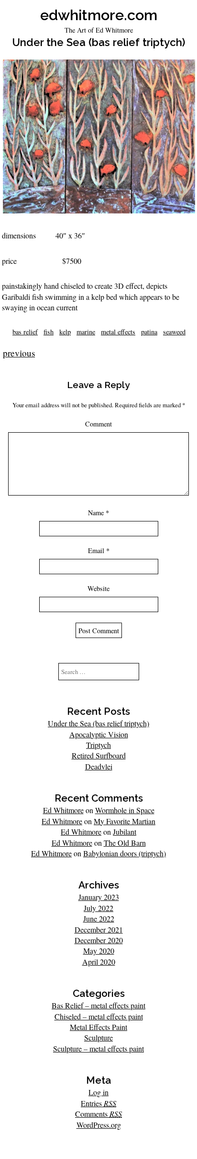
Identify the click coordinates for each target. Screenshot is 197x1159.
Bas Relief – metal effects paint (98, 1005)
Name (98, 512)
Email (98, 550)
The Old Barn (125, 843)
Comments (98, 1114)
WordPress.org (99, 1125)
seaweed (174, 331)
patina (149, 331)
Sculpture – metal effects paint (98, 1048)
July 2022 (98, 908)
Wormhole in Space (124, 810)
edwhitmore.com (98, 15)
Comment (98, 423)
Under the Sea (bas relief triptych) (98, 723)
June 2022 (98, 918)
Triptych (98, 745)
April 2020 (98, 962)
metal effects (118, 331)
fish (49, 331)
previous (19, 353)
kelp (65, 331)
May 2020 (98, 951)
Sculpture (98, 1037)
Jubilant (124, 832)
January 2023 (98, 897)
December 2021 (99, 929)
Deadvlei (98, 766)
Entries (98, 1103)
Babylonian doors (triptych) (124, 853)
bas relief (25, 331)
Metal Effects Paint (98, 1027)
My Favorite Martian (124, 821)
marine (86, 331)
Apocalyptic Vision (98, 734)
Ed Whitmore (63, 810)
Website (98, 588)
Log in (98, 1092)
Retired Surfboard (99, 755)
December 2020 (99, 940)
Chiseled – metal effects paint (99, 1016)
